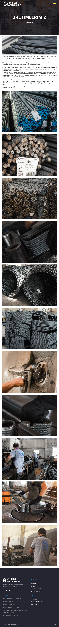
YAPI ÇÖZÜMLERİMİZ (36, 589)
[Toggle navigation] (54, 3)
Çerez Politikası (34, 604)
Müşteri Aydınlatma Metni (37, 601)
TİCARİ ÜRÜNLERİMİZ (36, 591)
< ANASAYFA (29, 22)
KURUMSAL (33, 583)
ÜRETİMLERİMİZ (35, 586)
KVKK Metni (34, 599)
